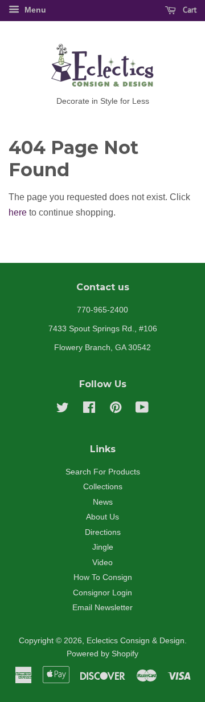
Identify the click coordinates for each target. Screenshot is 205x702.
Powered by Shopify (102, 654)
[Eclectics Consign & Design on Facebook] (89, 409)
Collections (102, 486)
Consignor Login (102, 593)
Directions (103, 532)
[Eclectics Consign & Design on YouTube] (142, 409)
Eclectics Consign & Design (135, 640)
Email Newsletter (102, 607)
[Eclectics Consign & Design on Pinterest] (115, 409)
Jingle (102, 547)
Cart (188, 10)
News (103, 502)
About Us (102, 517)
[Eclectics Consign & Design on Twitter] (62, 409)
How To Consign (102, 577)
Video (102, 562)
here (18, 212)
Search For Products (102, 472)
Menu (34, 9)
